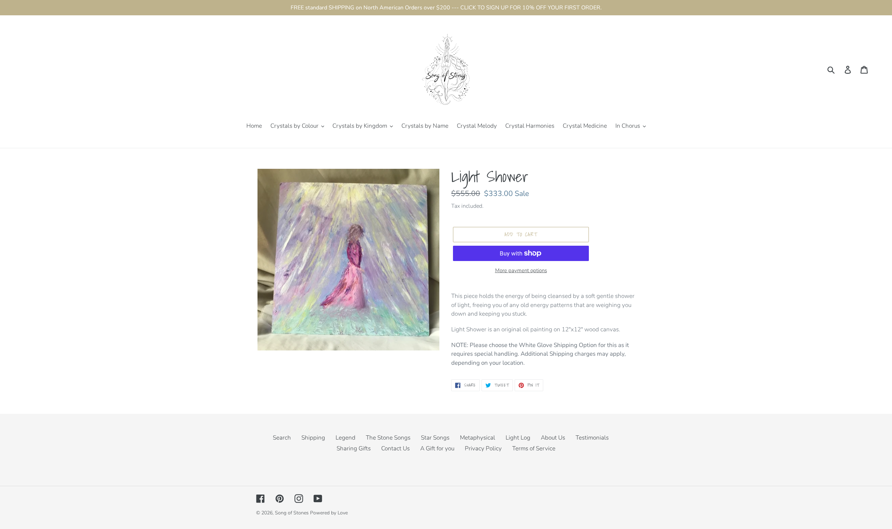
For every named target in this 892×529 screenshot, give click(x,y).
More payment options (521, 270)
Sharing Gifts (354, 448)
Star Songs (435, 438)
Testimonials (592, 438)
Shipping (313, 438)
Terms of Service (533, 448)
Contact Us (395, 448)
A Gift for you (437, 448)
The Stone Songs (388, 438)
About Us (553, 438)
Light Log (518, 438)
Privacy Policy (483, 448)
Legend (345, 438)
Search (282, 438)
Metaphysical (477, 438)
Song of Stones (292, 513)
